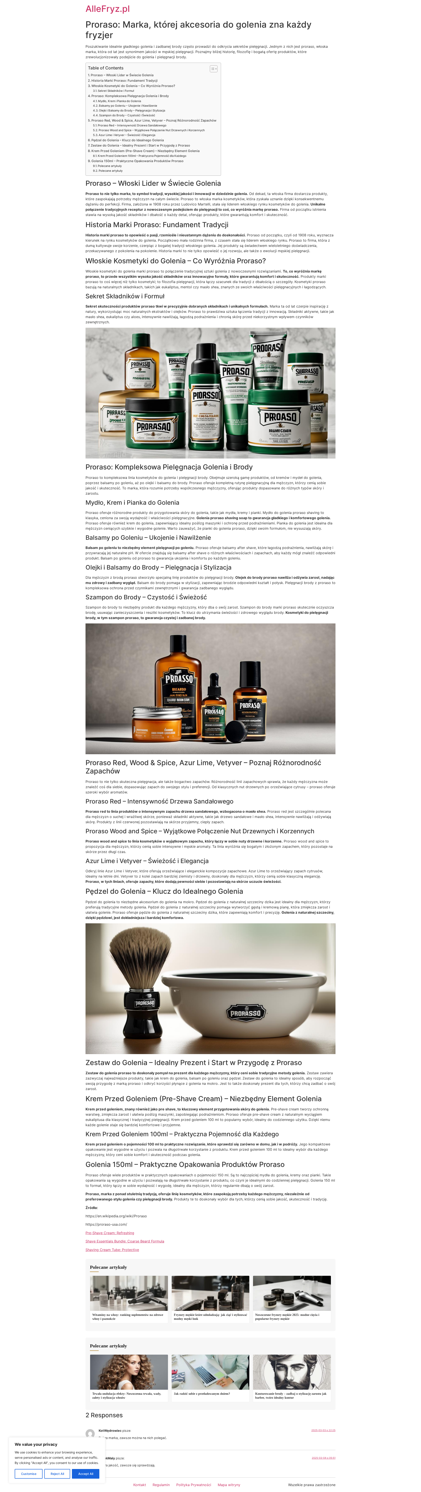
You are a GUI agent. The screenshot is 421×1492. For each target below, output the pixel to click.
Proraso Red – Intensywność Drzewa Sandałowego (132, 125)
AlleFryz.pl (108, 8)
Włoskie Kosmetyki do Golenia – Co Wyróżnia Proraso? (133, 86)
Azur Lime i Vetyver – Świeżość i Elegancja (127, 135)
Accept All (85, 1474)
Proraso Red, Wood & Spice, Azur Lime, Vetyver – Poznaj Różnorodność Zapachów (153, 120)
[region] (57, 1460)
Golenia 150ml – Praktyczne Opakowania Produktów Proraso (137, 161)
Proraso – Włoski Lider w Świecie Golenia (122, 75)
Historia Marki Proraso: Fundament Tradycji (124, 80)
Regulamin (161, 1485)
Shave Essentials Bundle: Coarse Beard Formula (125, 1241)
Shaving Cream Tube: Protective (112, 1250)
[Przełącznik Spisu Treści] (211, 69)
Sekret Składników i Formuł (116, 90)
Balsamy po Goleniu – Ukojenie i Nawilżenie (128, 105)
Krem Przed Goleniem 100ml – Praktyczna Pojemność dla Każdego (142, 156)
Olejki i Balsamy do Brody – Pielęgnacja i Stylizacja (132, 110)
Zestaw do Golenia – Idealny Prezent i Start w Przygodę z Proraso (140, 145)
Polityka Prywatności (193, 1485)
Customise (28, 1474)
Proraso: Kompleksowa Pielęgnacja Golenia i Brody (130, 96)
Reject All (57, 1474)
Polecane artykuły (110, 166)
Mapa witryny (229, 1485)
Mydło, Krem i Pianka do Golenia (119, 101)
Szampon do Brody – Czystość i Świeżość (127, 115)
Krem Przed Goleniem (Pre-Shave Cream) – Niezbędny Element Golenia (145, 151)
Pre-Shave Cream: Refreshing (110, 1233)
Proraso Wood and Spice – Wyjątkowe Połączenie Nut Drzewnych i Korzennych (152, 130)
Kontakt (139, 1485)
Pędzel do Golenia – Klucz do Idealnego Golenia (127, 140)
